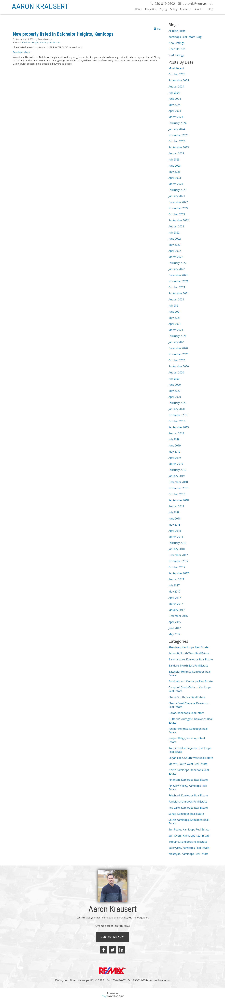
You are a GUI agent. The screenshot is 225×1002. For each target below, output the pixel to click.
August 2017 (176, 579)
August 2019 (176, 433)
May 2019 (174, 451)
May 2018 (174, 524)
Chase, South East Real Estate (187, 697)
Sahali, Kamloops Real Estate (186, 814)
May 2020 (174, 391)
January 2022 (177, 269)
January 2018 (177, 549)
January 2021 (177, 342)
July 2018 (174, 512)
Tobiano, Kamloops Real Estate (188, 841)
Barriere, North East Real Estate (188, 665)
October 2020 (177, 360)
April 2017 (175, 597)
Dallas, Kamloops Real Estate (186, 713)
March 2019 (176, 464)
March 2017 (176, 604)
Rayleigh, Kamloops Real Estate (188, 801)
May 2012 (174, 634)
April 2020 (175, 397)
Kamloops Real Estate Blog (185, 37)
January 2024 (177, 129)
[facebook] (103, 949)
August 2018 (176, 506)
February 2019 (177, 470)
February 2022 (177, 263)
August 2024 (176, 86)
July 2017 (174, 585)
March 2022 (176, 257)
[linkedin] (121, 949)
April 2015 (175, 622)
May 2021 (174, 318)
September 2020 (179, 366)
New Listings (176, 43)
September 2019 (179, 427)
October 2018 (177, 494)
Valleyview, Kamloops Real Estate (189, 848)
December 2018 (178, 482)
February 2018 (177, 543)
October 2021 (177, 287)
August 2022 (176, 226)
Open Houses (177, 49)
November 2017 (178, 561)
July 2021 (174, 305)
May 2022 (174, 245)
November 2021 (178, 281)
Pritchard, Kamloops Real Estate (188, 795)
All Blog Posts (177, 31)
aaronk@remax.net (159, 980)
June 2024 (175, 98)
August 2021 (176, 299)
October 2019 (177, 421)
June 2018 (175, 518)
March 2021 (176, 330)
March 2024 (176, 117)
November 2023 (178, 135)
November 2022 (178, 208)
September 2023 (179, 147)
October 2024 (177, 74)
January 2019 (177, 476)
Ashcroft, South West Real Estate (189, 653)
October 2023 (177, 141)
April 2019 (175, 457)
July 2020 (174, 378)
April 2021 (175, 324)
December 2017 (178, 555)
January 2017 (177, 610)
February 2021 (177, 336)
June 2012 (175, 628)
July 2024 (174, 92)
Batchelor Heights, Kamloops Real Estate (41, 42)
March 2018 (176, 537)
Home (138, 9)
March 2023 (176, 184)
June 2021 (175, 311)
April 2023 (175, 178)
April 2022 (175, 251)
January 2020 (177, 409)
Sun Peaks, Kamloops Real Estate (189, 829)
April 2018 (175, 530)
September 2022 (179, 220)
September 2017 (179, 573)
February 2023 (177, 190)
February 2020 (177, 403)
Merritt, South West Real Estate (188, 764)
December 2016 (178, 616)
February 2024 (177, 123)
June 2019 (175, 445)
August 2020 (176, 372)
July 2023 (174, 159)
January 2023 (177, 196)
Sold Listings (176, 55)
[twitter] (112, 949)
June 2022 (175, 238)
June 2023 (175, 165)
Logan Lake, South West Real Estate (191, 758)
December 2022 (178, 202)
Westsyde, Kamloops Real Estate (188, 854)
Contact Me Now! (112, 937)
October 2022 (177, 214)
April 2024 (175, 111)
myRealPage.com (112, 996)
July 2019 (174, 439)
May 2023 (174, 171)
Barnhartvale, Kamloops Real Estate (191, 659)
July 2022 (174, 232)
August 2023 (176, 153)
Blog (210, 9)
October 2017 (177, 567)
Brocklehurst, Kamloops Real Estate (191, 681)
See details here (21, 52)
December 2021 (178, 275)
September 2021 (179, 293)
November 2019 (178, 415)
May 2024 (174, 105)
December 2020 (178, 348)
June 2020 (175, 384)
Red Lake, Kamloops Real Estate (188, 807)
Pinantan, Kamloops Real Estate (188, 779)
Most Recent (176, 68)
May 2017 (174, 591)
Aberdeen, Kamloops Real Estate (189, 647)
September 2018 (179, 500)
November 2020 (178, 354)
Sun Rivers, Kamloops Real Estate (189, 835)
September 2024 (179, 80)
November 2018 (178, 488)
